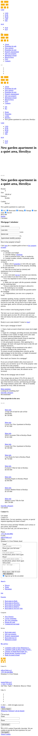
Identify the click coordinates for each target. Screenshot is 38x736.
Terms (7, 587)
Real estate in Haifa (11, 601)
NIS (6, 20)
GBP (6, 19)
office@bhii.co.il (6, 537)
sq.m (6, 27)
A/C (4, 210)
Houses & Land (10, 622)
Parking (20, 210)
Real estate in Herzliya (12, 603)
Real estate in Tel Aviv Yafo (14, 608)
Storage (28, 210)
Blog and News (4, 643)
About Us (3, 581)
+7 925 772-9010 (6, 684)
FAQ (6, 59)
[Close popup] (1, 713)
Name (4, 544)
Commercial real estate (12, 624)
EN (6, 107)
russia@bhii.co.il (6, 682)
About (7, 44)
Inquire (3, 216)
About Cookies (6, 734)
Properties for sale (10, 46)
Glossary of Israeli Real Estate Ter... (16, 651)
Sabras (3, 707)
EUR (6, 15)
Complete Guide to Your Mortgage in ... (17, 648)
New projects (9, 48)
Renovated (12, 210)
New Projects (9, 617)
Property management (12, 52)
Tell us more (6, 563)
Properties (8, 114)
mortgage (19, 254)
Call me (17, 711)
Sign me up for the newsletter (14, 576)
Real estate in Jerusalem (12, 605)
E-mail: (3, 535)
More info (8, 410)
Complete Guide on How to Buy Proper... (18, 649)
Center (7, 116)
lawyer (17, 275)
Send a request (6, 709)
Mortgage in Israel (11, 55)
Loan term (4, 230)
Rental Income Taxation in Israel (15, 653)
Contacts (7, 61)
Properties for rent (10, 50)
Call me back (5, 724)
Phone (4, 557)
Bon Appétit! (5, 732)
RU (6, 108)
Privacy (7, 585)
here (6, 245)
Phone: (3, 532)
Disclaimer (8, 589)
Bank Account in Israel (12, 655)
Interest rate (4, 234)
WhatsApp (4, 711)
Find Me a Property (7, 393)
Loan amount (5, 226)
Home (7, 112)
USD (6, 13)
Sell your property (10, 53)
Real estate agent (10, 632)
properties (17, 264)
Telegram (11, 711)
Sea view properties (11, 620)
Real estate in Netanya (12, 606)
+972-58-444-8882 (7, 534)
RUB (6, 17)
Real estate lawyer (11, 638)
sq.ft (6, 29)
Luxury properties (10, 618)
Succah (9, 212)
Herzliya (7, 117)
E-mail (4, 550)
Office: (3, 539)
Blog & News (9, 57)
